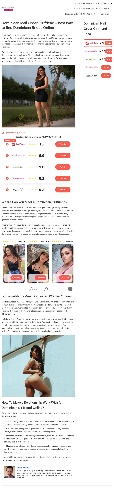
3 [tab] (38, 289)
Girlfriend (105, 14)
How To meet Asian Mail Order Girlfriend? (91, 9)
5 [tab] (41, 289)
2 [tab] (36, 289)
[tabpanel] (14, 262)
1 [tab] (34, 289)
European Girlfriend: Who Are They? (80, 14)
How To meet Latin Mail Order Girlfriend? (92, 3)
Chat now (16, 278)
